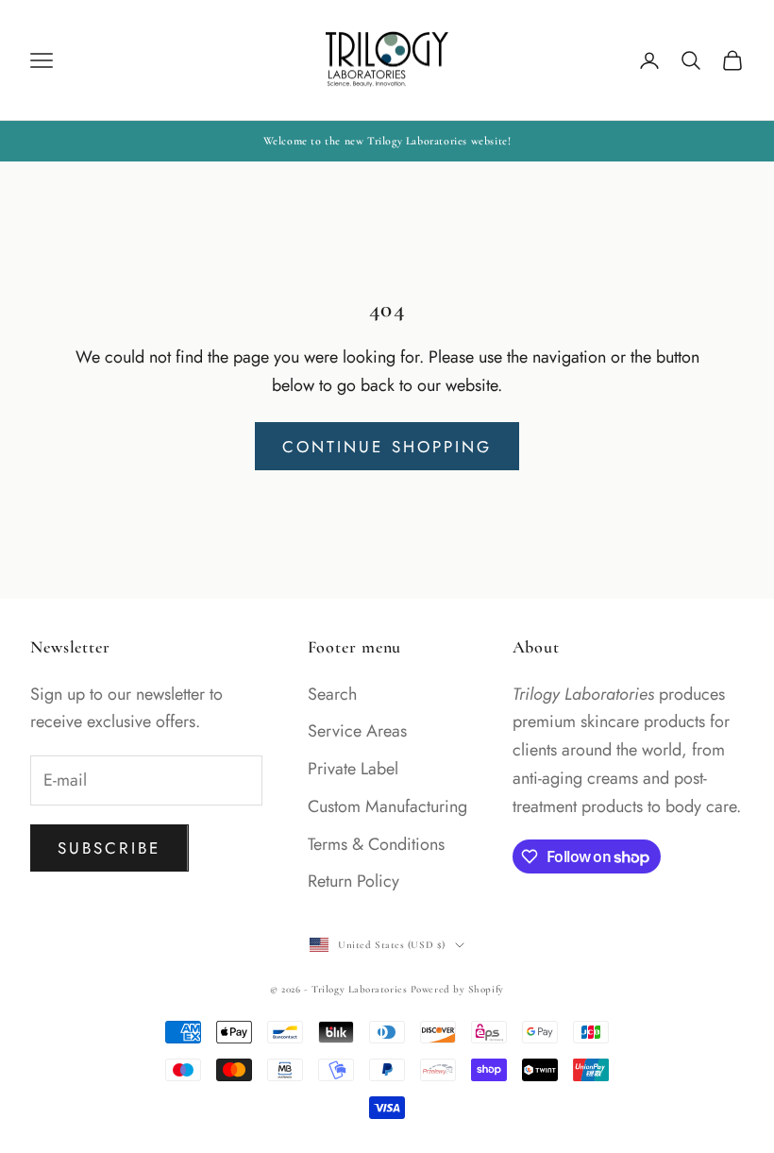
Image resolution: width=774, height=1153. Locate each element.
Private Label (353, 768)
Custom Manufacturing (387, 806)
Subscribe (109, 848)
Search (332, 694)
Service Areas (357, 731)
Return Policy (353, 881)
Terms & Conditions (376, 844)
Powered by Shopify (457, 989)
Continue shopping (387, 446)
